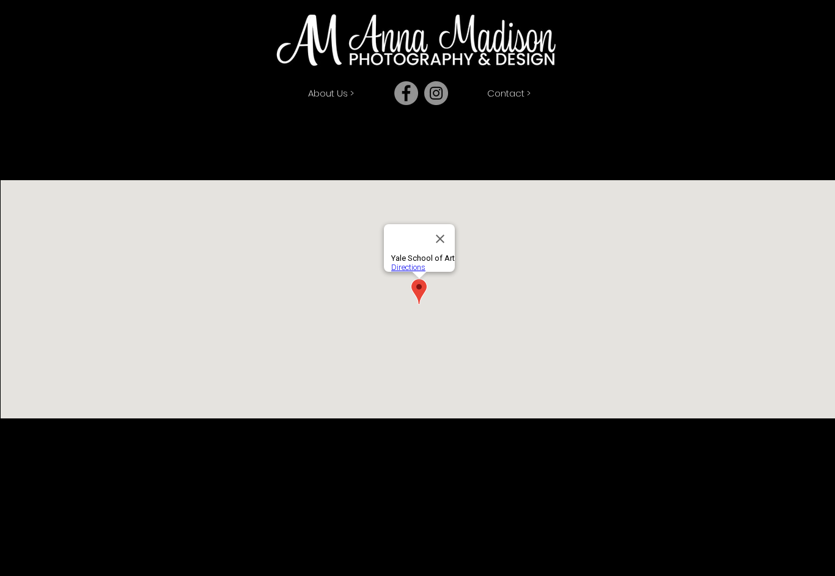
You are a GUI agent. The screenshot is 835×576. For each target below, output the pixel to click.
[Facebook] (406, 93)
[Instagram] (436, 93)
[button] (330, 93)
